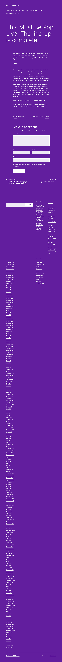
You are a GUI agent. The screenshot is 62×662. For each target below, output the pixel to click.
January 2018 (9, 298)
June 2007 (8, 561)
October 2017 (9, 304)
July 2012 (8, 434)
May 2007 (8, 563)
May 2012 (8, 438)
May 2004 (8, 639)
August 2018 (9, 283)
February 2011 (9, 469)
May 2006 (8, 588)
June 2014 (8, 386)
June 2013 (8, 411)
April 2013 (8, 415)
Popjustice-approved (35, 78)
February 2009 (10, 519)
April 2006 (8, 590)
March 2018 (9, 294)
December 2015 (10, 348)
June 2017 (8, 312)
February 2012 (9, 444)
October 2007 (9, 553)
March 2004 (9, 643)
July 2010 (8, 484)
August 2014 (9, 381)
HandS (43, 74)
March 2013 (9, 417)
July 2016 (8, 333)
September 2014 (10, 379)
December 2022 (10, 269)
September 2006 (10, 580)
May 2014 (8, 388)
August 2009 (9, 507)
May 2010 (8, 488)
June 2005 (9, 611)
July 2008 (8, 534)
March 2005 (9, 618)
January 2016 (9, 346)
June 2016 (8, 335)
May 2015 (8, 363)
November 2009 (10, 501)
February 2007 (10, 570)
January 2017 (9, 321)
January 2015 (9, 371)
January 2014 (9, 396)
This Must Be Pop (12, 5)
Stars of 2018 (39, 277)
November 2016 (10, 325)
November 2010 (10, 475)
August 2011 (9, 457)
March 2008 (9, 542)
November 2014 (10, 375)
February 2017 (9, 319)
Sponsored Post (40, 273)
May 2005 (8, 613)
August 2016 (9, 331)
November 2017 (10, 302)
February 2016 (9, 344)
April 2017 (8, 317)
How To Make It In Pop (35, 10)
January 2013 (9, 421)
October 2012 (9, 427)
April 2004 (8, 641)
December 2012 (10, 423)
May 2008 (8, 538)
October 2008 (9, 528)
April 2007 (8, 565)
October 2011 (9, 452)
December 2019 (10, 275)
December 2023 (10, 266)
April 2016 (8, 340)
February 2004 (10, 645)
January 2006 (9, 597)
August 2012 (9, 432)
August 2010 (9, 482)
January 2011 (9, 471)
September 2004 (10, 630)
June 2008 (9, 536)
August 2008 (9, 532)
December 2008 (10, 524)
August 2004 (9, 632)
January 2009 (9, 521)
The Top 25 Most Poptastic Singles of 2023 (40, 216)
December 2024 (10, 264)
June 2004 (9, 636)
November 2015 (10, 350)
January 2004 (9, 647)
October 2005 (9, 603)
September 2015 (10, 354)
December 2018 (10, 277)
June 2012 (8, 436)
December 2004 (10, 624)
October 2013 (9, 402)
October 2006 (9, 578)
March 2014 (9, 392)
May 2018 (8, 289)
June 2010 (8, 486)
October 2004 (9, 628)
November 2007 (10, 551)
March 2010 (9, 492)
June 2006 (9, 586)
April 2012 (8, 440)
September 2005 (10, 605)
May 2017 (8, 315)
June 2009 (9, 511)
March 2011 (9, 467)
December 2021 (10, 271)
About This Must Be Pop (13, 10)
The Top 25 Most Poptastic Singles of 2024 (40, 211)
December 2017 (10, 300)
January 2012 (9, 446)
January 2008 (9, 546)
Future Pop (25, 10)
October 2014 (9, 377)
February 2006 (10, 595)
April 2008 (8, 540)
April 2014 (8, 390)
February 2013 (9, 419)
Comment (16, 134)
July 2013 (8, 409)
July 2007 (8, 559)
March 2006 (9, 593)
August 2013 (9, 406)
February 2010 (9, 494)
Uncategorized (40, 283)
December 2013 (10, 398)
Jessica (15, 117)
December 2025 (10, 262)
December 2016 (10, 323)
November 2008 (10, 526)
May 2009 (8, 513)
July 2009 (8, 509)
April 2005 (8, 616)
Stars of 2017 (39, 275)
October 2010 (9, 478)
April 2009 (8, 515)
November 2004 (10, 626)
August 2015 (9, 356)
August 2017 (9, 308)
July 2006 (8, 584)
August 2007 (9, 557)
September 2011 (10, 455)
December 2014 (10, 373)
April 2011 (8, 465)
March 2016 (9, 342)
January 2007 (9, 572)
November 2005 (10, 601)
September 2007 (10, 555)
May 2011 (8, 463)
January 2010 (9, 496)
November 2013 (10, 400)
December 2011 (10, 448)
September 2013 (10, 404)
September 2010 (10, 480)
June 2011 (8, 461)
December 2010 (10, 473)
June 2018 (8, 287)
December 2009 (10, 498)
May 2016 (8, 338)
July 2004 (8, 634)
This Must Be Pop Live (12, 13)
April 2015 (8, 365)
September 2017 (10, 306)
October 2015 (9, 352)
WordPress (53, 655)
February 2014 (9, 394)
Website (15, 156)
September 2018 (10, 281)
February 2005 (10, 620)
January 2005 (9, 622)
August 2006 (9, 582)
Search (8, 202)
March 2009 (9, 517)
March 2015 (9, 367)
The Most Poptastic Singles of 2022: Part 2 (40, 229)
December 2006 (10, 574)
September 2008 (10, 530)
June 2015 (8, 361)
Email (34, 149)
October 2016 (9, 327)
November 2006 (10, 576)
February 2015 (9, 369)
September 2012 (10, 429)
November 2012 (10, 425)
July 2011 (8, 459)
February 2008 (10, 544)
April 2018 (8, 292)
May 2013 (8, 413)
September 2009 (10, 505)
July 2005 (8, 609)
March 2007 (9, 567)
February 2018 (9, 296)
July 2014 (8, 383)
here (38, 94)
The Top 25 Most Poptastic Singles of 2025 (40, 207)
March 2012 (9, 442)
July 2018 (8, 285)
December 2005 (10, 599)
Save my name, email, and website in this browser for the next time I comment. (30, 165)
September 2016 (10, 329)
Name (14, 149)
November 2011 (10, 450)
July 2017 (8, 310)
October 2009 (9, 503)
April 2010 (8, 490)
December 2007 (10, 549)
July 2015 (8, 358)
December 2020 (10, 273)
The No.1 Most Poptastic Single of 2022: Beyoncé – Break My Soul (40, 222)
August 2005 (9, 607)
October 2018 (9, 279)
